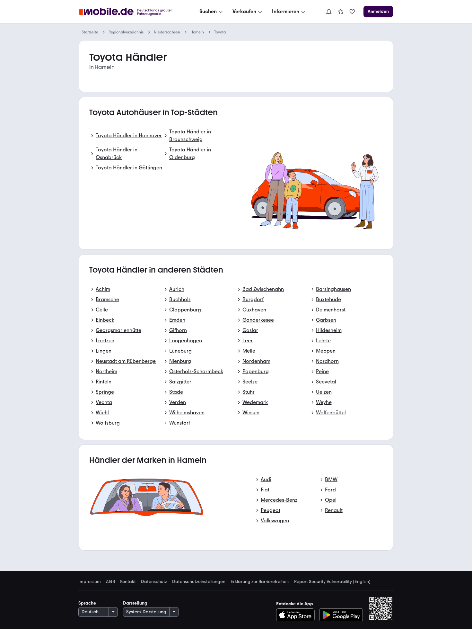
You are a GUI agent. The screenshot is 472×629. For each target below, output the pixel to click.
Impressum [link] (89, 581)
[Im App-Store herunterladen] (297, 614)
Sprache (87, 603)
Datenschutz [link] (154, 581)
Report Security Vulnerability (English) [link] (332, 581)
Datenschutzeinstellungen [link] (198, 581)
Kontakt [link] (128, 581)
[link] (340, 11)
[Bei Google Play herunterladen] (341, 614)
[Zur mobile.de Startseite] (131, 12)
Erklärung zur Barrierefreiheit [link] (260, 581)
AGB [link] (110, 581)
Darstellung (135, 603)
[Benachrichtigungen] (328, 11)
